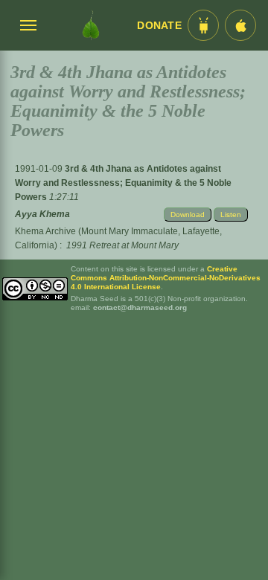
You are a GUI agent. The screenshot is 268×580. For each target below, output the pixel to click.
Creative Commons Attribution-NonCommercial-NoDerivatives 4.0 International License (166, 278)
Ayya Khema (42, 214)
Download (187, 214)
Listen (230, 214)
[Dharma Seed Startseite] (91, 25)
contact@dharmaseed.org (140, 307)
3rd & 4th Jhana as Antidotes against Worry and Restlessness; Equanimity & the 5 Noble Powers (123, 183)
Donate (159, 25)
